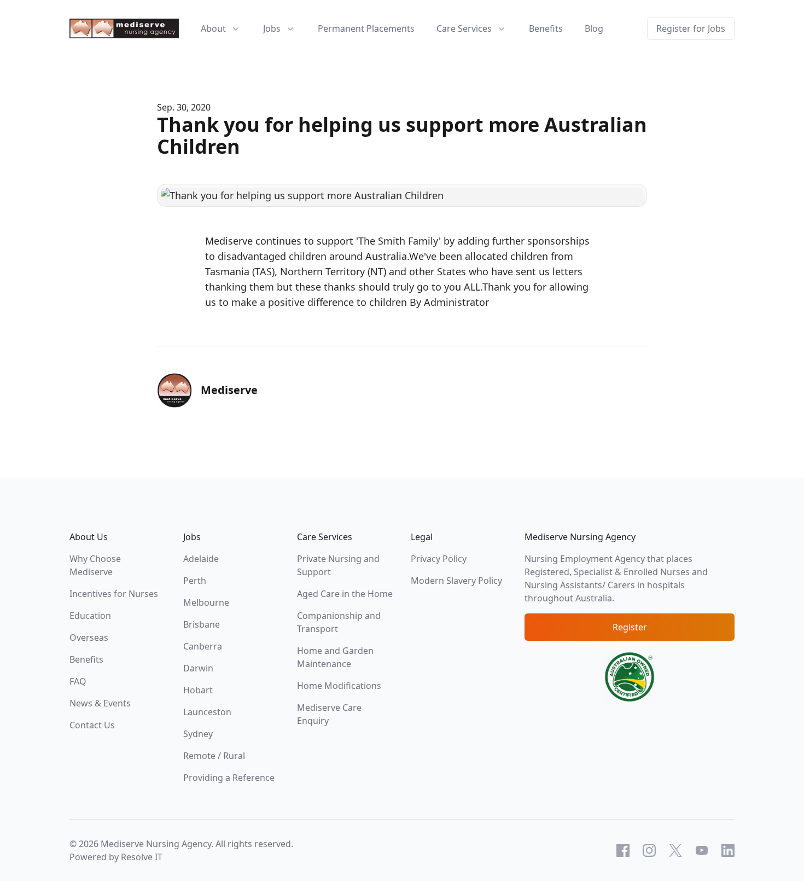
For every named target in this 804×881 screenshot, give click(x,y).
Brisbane (201, 624)
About (213, 28)
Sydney (198, 734)
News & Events (100, 703)
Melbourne (206, 602)
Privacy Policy (439, 559)
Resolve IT (141, 857)
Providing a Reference (229, 778)
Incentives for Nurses (113, 594)
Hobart (198, 690)
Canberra (202, 646)
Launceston (207, 712)
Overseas (88, 637)
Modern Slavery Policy (456, 581)
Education (90, 616)
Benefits (546, 28)
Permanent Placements (366, 28)
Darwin (198, 668)
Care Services (464, 28)
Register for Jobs (690, 28)
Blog (594, 28)
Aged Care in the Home (345, 594)
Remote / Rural (214, 756)
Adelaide (201, 559)
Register (630, 627)
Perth (194, 581)
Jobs (272, 28)
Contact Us (92, 725)
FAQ (77, 681)
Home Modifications (339, 686)
